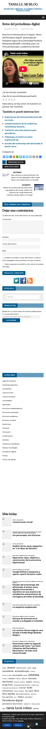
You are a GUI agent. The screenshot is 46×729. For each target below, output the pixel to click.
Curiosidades (7, 400)
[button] (42, 17)
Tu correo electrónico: (10, 314)
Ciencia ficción (7, 392)
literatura (33, 694)
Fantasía (5, 428)
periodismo (29, 697)
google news (35, 685)
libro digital (29, 691)
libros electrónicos (23, 694)
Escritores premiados (10, 412)
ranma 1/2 (27, 704)
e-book (4, 679)
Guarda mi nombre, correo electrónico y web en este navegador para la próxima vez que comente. (21, 259)
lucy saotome (7, 697)
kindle (29, 687)
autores (32, 671)
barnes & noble (6, 675)
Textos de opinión (9, 459)
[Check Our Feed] (29, 282)
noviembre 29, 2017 (11, 29)
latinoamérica (7, 691)
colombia (33, 675)
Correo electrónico (9, 244)
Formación (6, 432)
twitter (36, 708)
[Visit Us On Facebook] (23, 282)
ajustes (20, 721)
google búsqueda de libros (22, 685)
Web (4, 251)
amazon (11, 667)
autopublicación (22, 671)
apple (34, 668)
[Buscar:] (23, 297)
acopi (4, 668)
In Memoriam (7, 436)
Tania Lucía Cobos (27, 29)
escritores (7, 681)
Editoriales (6, 404)
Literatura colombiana (10, 444)
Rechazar (18, 725)
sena (3, 709)
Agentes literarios (9, 381)
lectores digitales (19, 691)
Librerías (5, 440)
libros (36, 690)
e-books (11, 678)
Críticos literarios (8, 396)
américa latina (21, 668)
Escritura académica (10, 416)
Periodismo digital (16, 162)
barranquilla (17, 675)
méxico (20, 697)
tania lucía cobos (11, 167)
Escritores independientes (12, 408)
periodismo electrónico (12, 703)
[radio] (3, 100)
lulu (15, 697)
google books (7, 685)
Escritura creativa (9, 420)
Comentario (6, 219)
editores (24, 679)
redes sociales (35, 704)
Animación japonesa (10, 385)
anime (29, 668)
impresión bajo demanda (10, 688)
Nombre (5, 237)
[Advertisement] (23, 348)
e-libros (18, 679)
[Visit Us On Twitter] (16, 282)
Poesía (4, 455)
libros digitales (8, 693)
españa (29, 682)
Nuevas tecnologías (9, 447)
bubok (25, 675)
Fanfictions (6, 424)
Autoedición (6, 388)
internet (22, 687)
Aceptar (7, 725)
